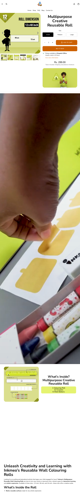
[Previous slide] (2, 33)
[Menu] (2, 4)
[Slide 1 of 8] (4, 57)
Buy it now (60, 49)
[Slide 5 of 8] (29, 57)
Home (29, 10)
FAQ (38, 10)
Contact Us (49, 10)
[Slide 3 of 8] (16, 57)
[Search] (6, 4)
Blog (43, 10)
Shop (34, 10)
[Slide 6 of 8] (36, 57)
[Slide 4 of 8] (23, 57)
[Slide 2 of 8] (10, 57)
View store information (51, 58)
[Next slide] (38, 33)
